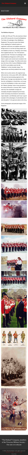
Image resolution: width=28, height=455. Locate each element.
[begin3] (14, 163)
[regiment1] (14, 308)
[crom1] (14, 191)
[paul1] (14, 279)
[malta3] (14, 262)
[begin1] (14, 116)
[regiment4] (14, 409)
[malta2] (14, 244)
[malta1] (14, 226)
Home (12, 14)
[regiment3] (14, 367)
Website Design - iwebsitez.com (14, 452)
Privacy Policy (14, 454)
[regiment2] (14, 337)
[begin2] (14, 134)
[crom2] (14, 209)
